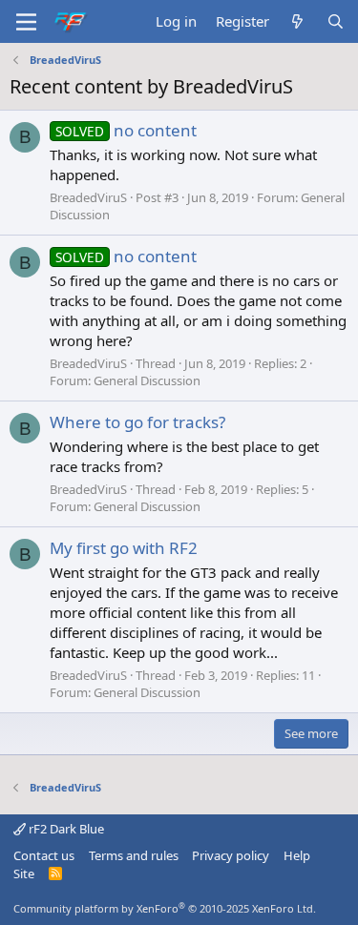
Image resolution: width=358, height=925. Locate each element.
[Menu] (26, 22)
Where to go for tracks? (137, 422)
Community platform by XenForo (164, 908)
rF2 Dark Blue (65, 828)
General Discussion (147, 380)
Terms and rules (134, 855)
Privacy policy (230, 855)
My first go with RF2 (124, 548)
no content (126, 130)
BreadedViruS (88, 197)
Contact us (43, 855)
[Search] (335, 21)
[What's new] (297, 21)
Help (297, 855)
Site (23, 873)
